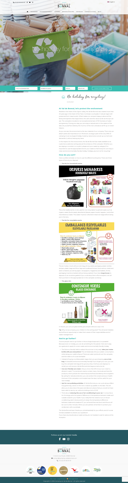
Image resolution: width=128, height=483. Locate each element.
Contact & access (90, 11)
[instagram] (33, 2)
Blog (99, 11)
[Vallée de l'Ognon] (97, 471)
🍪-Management (72, 479)
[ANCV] (74, 471)
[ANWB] (41, 471)
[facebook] (27, 2)
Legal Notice (61, 479)
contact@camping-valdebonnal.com (65, 458)
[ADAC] (52, 471)
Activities (57, 11)
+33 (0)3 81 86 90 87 (19, 2)
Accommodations (45, 11)
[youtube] (30, 2)
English (112, 2)
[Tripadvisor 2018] (30, 471)
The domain (33, 11)
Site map (53, 479)
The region (79, 11)
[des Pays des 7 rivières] (86, 471)
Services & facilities (68, 11)
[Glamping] (63, 471)
